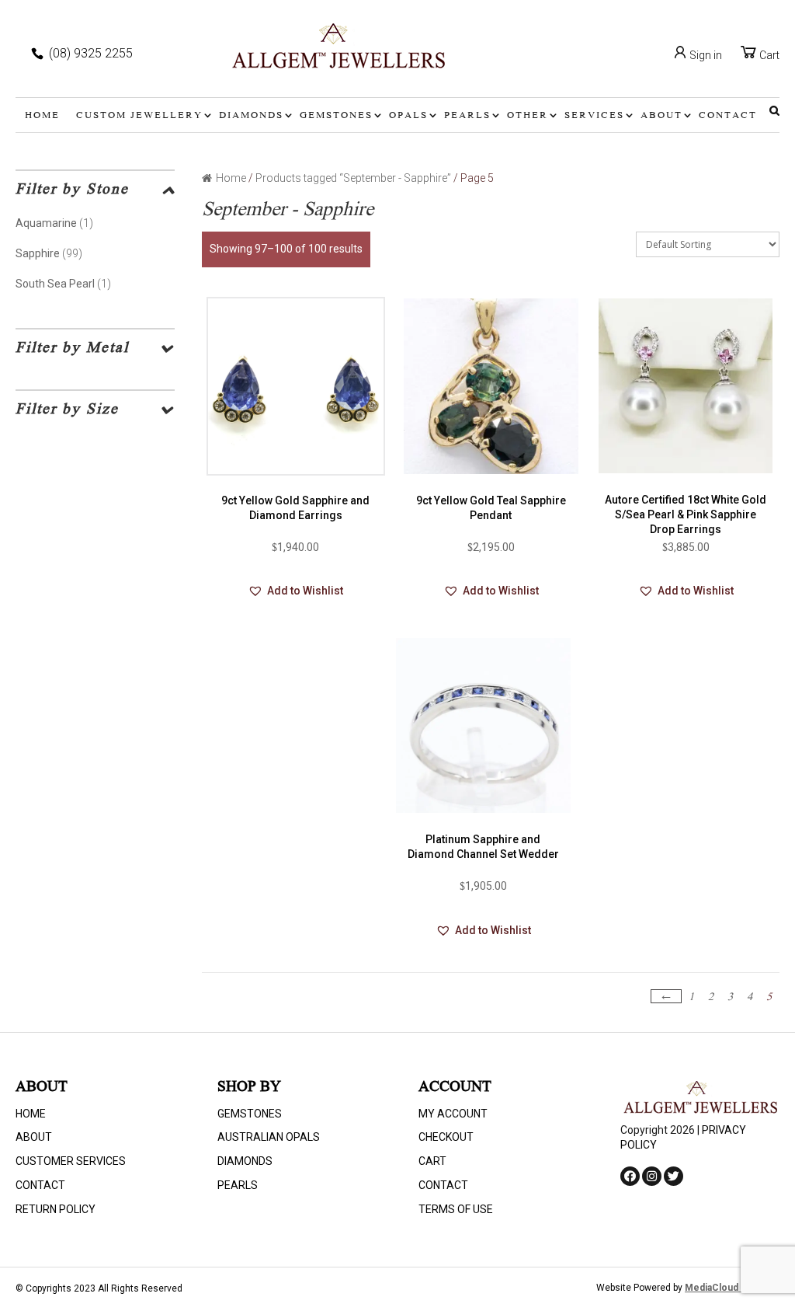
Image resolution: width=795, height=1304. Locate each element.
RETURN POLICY (55, 1209)
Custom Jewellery (139, 116)
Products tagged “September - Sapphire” (353, 178)
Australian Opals (268, 1137)
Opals (408, 116)
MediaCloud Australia (732, 1287)
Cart (768, 55)
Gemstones (336, 116)
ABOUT (661, 116)
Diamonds (251, 116)
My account (453, 1113)
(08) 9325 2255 (91, 53)
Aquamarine (46, 223)
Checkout (446, 1137)
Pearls (467, 116)
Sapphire (38, 253)
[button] (295, 591)
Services (594, 116)
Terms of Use (455, 1209)
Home (42, 116)
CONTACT (728, 116)
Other (527, 116)
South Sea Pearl (55, 283)
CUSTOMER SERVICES (71, 1161)
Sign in (704, 55)
